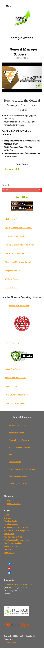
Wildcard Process (12, 279)
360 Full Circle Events (14, 343)
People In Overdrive (13, 270)
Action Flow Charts (12, 369)
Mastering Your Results (18, 483)
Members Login (10, 521)
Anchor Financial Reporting (19, 306)
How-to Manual (11, 288)
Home (6, 515)
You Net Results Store (13, 537)
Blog (10, 454)
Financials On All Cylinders (15, 236)
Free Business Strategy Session (17, 540)
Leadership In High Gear (14, 253)
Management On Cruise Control (18, 262)
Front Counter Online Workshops (18, 395)
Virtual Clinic (9, 534)
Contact (7, 518)
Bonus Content (11, 386)
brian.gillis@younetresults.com (19, 584)
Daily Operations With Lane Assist (18, 228)
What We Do (9, 553)
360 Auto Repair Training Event (16, 530)
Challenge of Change (13, 219)
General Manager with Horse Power (19, 245)
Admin (11, 642)
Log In (9, 500)
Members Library (14, 504)
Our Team (8, 549)
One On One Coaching (13, 543)
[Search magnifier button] (40, 190)
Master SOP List (22, 197)
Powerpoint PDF (12, 169)
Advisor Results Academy (15, 378)
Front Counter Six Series (15, 403)
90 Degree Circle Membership (16, 527)
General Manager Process (23, 51)
